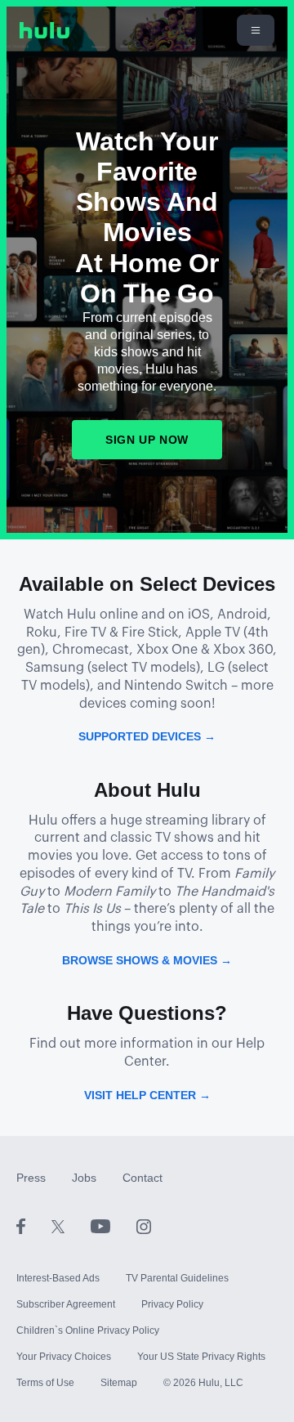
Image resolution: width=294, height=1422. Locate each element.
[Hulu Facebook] (33, 1226)
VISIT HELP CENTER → (147, 1095)
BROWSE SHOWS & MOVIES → (147, 960)
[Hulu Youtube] (113, 1226)
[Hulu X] (71, 1226)
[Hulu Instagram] (143, 1226)
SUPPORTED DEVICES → (147, 736)
